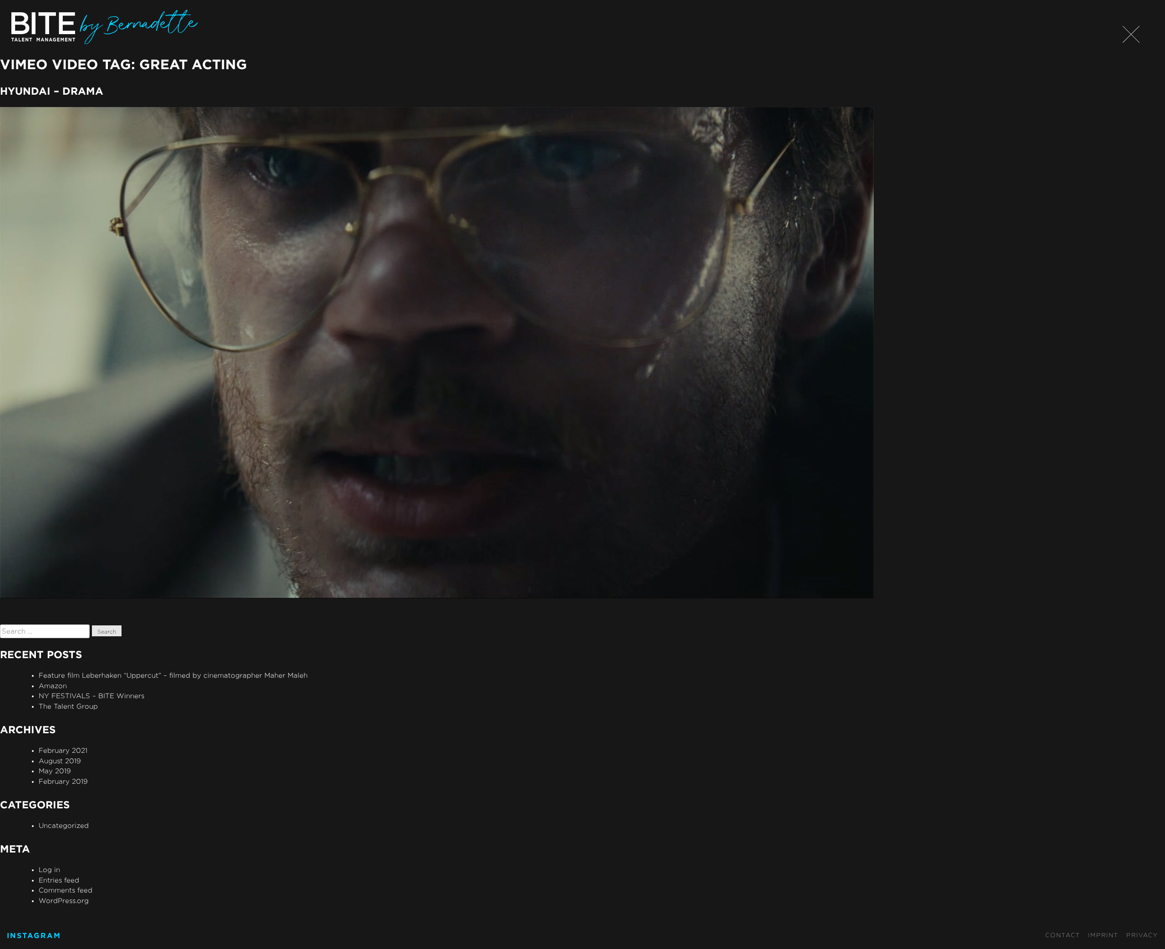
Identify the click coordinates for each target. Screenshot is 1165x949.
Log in (49, 869)
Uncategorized (64, 825)
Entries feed (59, 880)
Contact (1062, 935)
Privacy (1142, 935)
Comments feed (65, 890)
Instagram (34, 935)
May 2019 (55, 770)
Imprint (1103, 935)
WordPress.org (64, 900)
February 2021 (63, 750)
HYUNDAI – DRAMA (51, 90)
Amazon (53, 685)
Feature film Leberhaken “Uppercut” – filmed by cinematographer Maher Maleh (173, 675)
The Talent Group (68, 706)
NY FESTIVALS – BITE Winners (91, 695)
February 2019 (63, 781)
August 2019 (60, 760)
